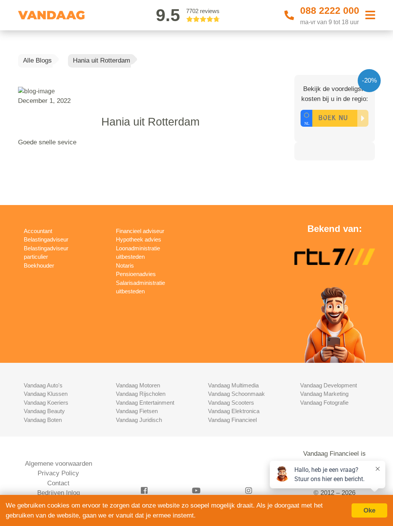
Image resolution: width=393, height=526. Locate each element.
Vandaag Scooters (231, 402)
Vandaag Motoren (138, 385)
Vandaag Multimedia (233, 385)
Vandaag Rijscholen (140, 393)
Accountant (38, 231)
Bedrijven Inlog (58, 492)
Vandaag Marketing (324, 393)
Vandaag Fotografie (324, 402)
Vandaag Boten (43, 420)
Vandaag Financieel (232, 420)
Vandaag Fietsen (137, 411)
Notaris (125, 265)
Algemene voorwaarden (58, 463)
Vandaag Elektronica (233, 411)
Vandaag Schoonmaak (236, 393)
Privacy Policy (58, 473)
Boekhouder (39, 265)
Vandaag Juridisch (139, 420)
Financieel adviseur (140, 231)
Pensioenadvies (136, 274)
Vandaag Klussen (46, 393)
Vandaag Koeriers (46, 402)
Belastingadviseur (46, 239)
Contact (58, 483)
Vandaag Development (328, 385)
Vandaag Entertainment (145, 402)
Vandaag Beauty (44, 411)
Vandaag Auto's (43, 385)
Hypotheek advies (138, 239)
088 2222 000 (329, 10)
